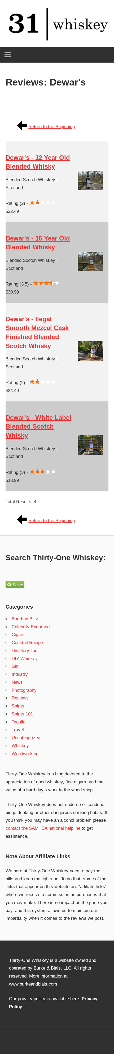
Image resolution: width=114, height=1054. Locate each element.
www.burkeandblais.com (33, 984)
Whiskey (20, 745)
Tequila (18, 722)
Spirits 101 (22, 714)
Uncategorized (26, 737)
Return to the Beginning (51, 126)
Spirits (18, 706)
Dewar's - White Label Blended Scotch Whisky (38, 426)
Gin (15, 666)
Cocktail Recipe (27, 642)
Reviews (20, 698)
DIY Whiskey (25, 658)
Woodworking (25, 753)
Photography (24, 690)
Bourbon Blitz (25, 618)
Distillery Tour (25, 650)
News (17, 682)
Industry (20, 674)
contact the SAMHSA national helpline (43, 828)
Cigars (18, 634)
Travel (18, 729)
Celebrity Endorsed (31, 626)
